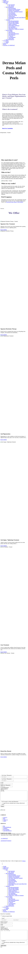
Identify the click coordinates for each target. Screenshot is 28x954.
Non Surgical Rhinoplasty (13, 900)
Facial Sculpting (9, 896)
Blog (4, 818)
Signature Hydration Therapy (14, 875)
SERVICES (5, 868)
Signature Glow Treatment (13, 876)
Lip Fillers (10, 897)
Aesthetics (5, 828)
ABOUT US (5, 867)
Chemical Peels (11, 882)
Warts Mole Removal (12, 894)
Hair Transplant (11, 871)
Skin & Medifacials (7, 827)
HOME (4, 866)
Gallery (4, 821)
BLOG (4, 910)
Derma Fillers (11, 885)
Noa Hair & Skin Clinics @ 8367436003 (14, 202)
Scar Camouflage (11, 893)
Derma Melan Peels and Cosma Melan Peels (17, 883)
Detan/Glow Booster (12, 881)
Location (5, 787)
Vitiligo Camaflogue (12, 890)
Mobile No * (5, 785)
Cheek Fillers (11, 904)
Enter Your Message (5, 929)
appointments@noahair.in (6, 840)
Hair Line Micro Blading (13, 888)
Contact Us (5, 819)
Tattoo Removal (11, 898)
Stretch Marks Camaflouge (13, 892)
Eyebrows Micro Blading (13, 889)
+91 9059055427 (4, 838)
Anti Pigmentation (12, 880)
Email (2, 924)
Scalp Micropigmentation (13, 887)
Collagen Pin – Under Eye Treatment (16, 895)
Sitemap (24, 860)
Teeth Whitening (11, 901)
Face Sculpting (6, 829)
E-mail (2, 782)
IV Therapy (10, 902)
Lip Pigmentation (11, 903)
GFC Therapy (11, 872)
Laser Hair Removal (7, 830)
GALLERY (5, 909)
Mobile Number (4, 921)
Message (2, 790)
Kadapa (7, 908)
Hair (4, 826)
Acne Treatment (11, 879)
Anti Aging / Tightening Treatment (15, 878)
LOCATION (5, 907)
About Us (5, 817)
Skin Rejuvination (12, 874)
